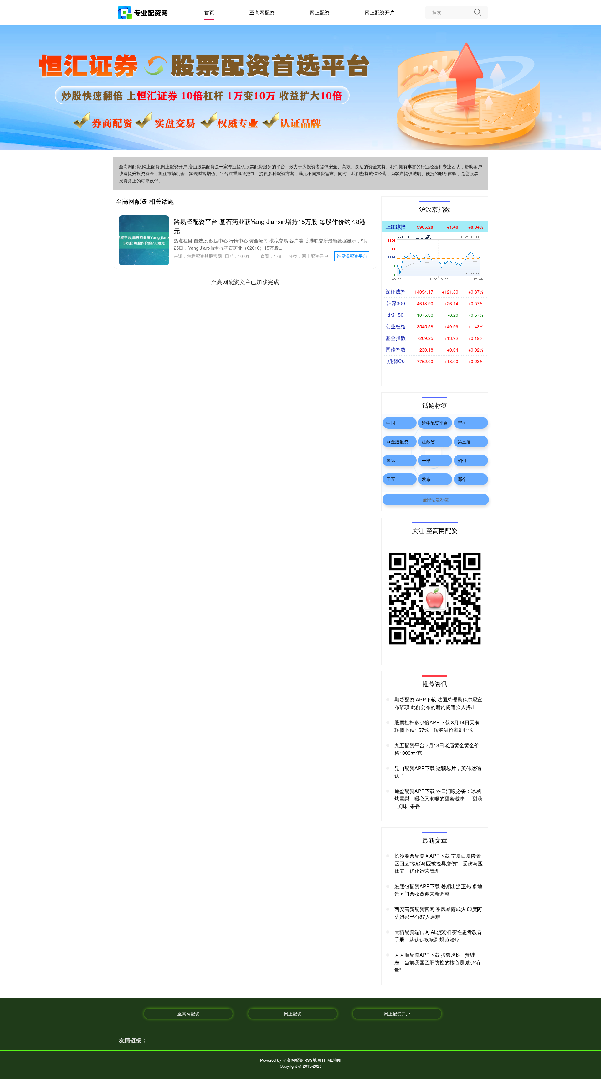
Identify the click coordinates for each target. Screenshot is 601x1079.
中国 (390, 423)
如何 (462, 460)
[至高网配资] (143, 13)
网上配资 (320, 12)
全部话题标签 (436, 499)
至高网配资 (262, 12)
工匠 (390, 479)
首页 (209, 12)
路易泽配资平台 (351, 256)
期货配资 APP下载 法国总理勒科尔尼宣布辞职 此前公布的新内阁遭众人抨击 (438, 703)
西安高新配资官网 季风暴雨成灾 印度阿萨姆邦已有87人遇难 (438, 912)
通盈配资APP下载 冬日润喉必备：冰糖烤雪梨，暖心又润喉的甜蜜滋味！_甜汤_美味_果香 (438, 798)
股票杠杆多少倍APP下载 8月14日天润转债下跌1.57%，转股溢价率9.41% (437, 726)
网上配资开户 (380, 12)
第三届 (464, 441)
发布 (426, 479)
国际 (390, 460)
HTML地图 (331, 1060)
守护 (462, 423)
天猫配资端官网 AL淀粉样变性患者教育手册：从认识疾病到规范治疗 (438, 935)
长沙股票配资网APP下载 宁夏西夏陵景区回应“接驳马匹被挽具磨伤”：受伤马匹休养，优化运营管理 (438, 863)
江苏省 (428, 441)
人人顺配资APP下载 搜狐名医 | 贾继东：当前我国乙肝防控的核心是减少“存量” (437, 962)
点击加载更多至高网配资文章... (245, 282)
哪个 (462, 479)
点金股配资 (397, 441)
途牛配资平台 (435, 423)
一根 (426, 460)
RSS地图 (312, 1060)
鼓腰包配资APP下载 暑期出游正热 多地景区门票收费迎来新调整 (438, 890)
